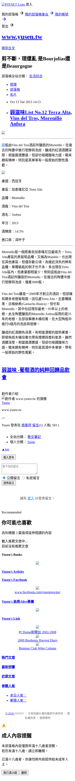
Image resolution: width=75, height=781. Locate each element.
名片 (13, 94)
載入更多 (8, 457)
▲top (5, 449)
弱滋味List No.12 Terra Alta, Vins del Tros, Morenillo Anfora (41, 118)
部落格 (15, 89)
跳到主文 (8, 48)
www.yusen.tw (22, 36)
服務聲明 (45, 717)
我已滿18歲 (10, 772)
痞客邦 (26, 425)
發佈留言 (8, 483)
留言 (35, 425)
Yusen (6, 403)
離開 (24, 772)
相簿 (13, 84)
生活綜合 (35, 76)
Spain (31, 442)
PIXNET (19, 713)
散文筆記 (34, 437)
